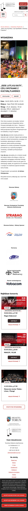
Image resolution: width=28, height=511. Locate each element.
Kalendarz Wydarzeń (16, 27)
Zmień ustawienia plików (14, 505)
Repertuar (24, 4)
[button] (14, 59)
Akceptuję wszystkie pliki (14, 495)
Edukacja (14, 470)
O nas (14, 465)
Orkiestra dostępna (18, 11)
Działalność (14, 467)
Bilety (24, 8)
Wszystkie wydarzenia (14, 407)
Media (14, 474)
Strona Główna (5, 27)
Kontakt (14, 477)
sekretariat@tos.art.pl (14, 452)
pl (24, 11)
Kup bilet (7, 116)
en (27, 11)
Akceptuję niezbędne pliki (14, 500)
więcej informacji (14, 324)
